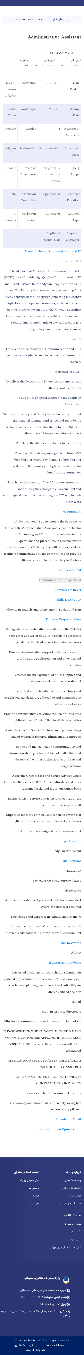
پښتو (28, 1350)
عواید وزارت (75, 1195)
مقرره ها (34, 1203)
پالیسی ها (34, 1188)
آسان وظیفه (75, 1239)
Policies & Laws (55, 1345)
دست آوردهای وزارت (70, 1203)
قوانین (36, 1195)
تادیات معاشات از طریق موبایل (65, 1247)
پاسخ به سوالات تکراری (25, 1345)
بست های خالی (60, 19)
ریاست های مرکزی (71, 1188)
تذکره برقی (75, 1231)
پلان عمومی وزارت (29, 1180)
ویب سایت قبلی (73, 1180)
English (40, 1350)
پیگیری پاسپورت (72, 1223)
